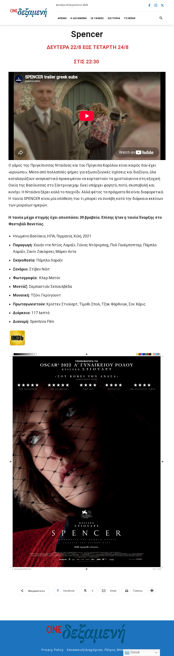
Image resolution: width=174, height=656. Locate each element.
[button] (161, 18)
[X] (162, 6)
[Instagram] (156, 6)
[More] (151, 590)
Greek (135, 652)
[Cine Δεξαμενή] (29, 12)
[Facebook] (149, 6)
